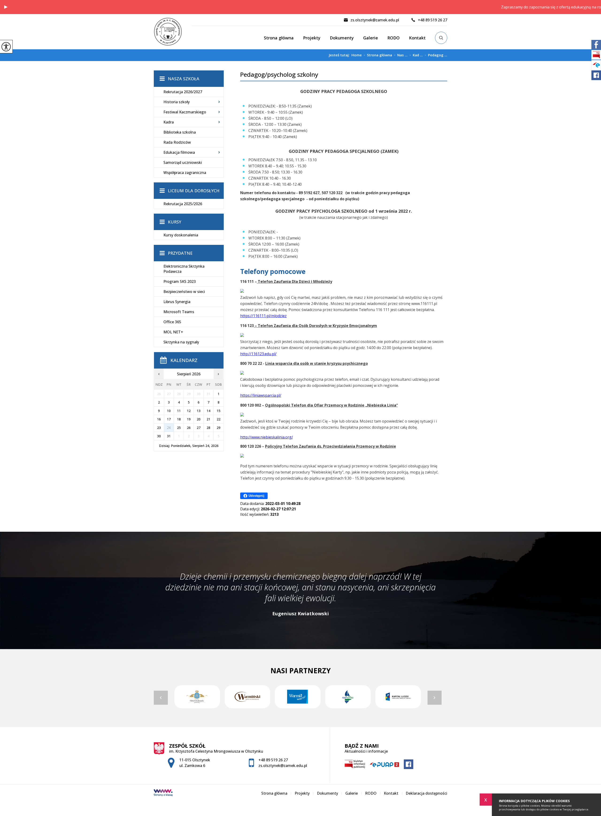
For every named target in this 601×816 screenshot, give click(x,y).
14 (208, 410)
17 (169, 419)
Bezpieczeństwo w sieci (184, 291)
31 (169, 436)
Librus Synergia (176, 301)
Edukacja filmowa (179, 152)
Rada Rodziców (177, 142)
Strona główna (279, 38)
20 (198, 419)
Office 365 (172, 321)
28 (208, 427)
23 (159, 427)
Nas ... (401, 55)
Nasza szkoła (183, 78)
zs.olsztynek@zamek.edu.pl (375, 20)
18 (179, 419)
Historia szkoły (176, 101)
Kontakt (417, 38)
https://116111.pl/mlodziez (263, 315)
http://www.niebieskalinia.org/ (266, 437)
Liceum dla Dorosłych (194, 190)
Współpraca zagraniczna (184, 172)
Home (356, 55)
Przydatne (180, 253)
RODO (393, 38)
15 (218, 410)
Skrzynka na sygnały (181, 342)
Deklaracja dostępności (426, 793)
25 (179, 427)
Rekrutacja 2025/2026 (182, 203)
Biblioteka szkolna (179, 132)
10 (169, 410)
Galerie (370, 38)
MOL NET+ (173, 332)
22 (218, 419)
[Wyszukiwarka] (441, 38)
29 (218, 427)
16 (159, 419)
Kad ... (416, 55)
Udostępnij (256, 495)
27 (198, 427)
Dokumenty (342, 38)
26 (189, 427)
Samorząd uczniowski (182, 162)
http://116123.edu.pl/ (258, 353)
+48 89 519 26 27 (432, 20)
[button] (6, 7)
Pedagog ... (436, 55)
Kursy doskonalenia (180, 235)
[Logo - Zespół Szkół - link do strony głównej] (172, 31)
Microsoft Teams (178, 311)
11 (179, 410)
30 (159, 436)
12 (189, 410)
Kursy (174, 222)
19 (189, 419)
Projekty (311, 38)
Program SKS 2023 (179, 281)
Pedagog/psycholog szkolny (279, 74)
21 (208, 419)
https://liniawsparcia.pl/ (260, 395)
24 (169, 427)
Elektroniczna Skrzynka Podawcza (183, 269)
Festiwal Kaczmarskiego (184, 112)
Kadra (168, 122)
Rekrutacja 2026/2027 (182, 91)
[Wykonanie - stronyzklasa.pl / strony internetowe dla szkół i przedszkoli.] (163, 793)
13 (198, 410)
